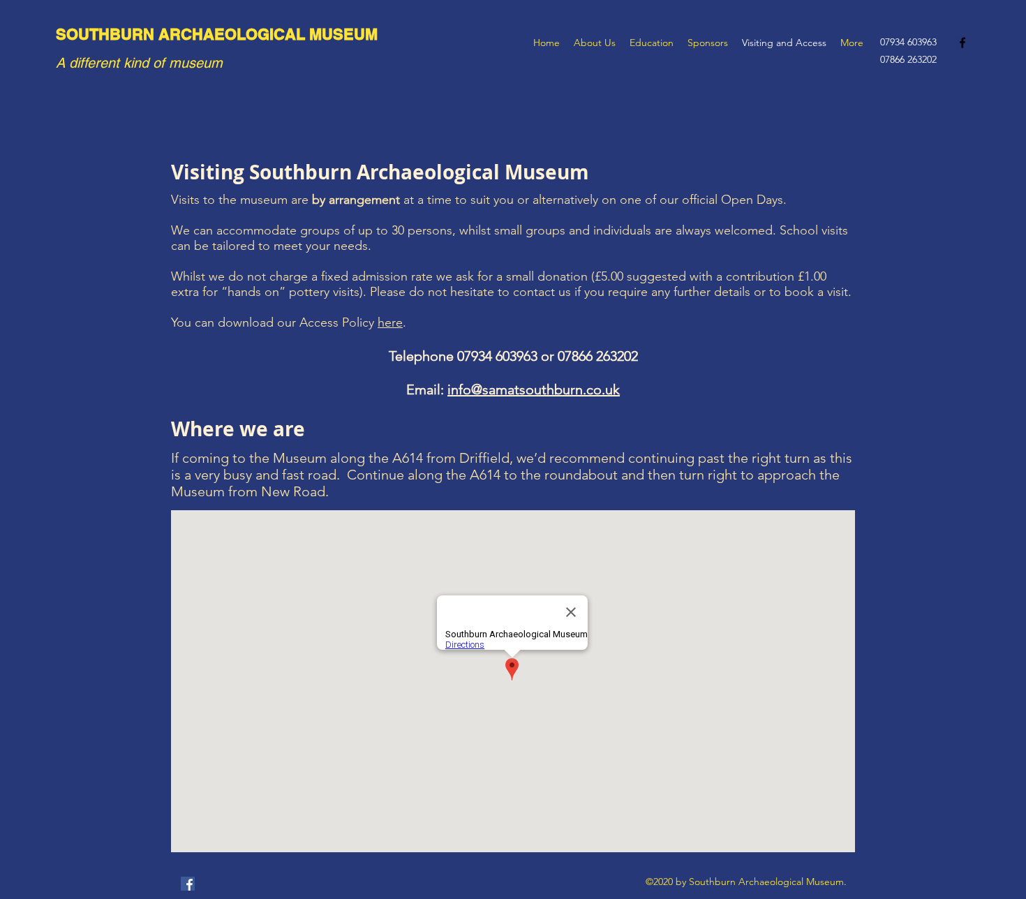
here (390, 322)
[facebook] (962, 43)
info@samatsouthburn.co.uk (533, 389)
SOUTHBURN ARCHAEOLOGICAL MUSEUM (217, 34)
